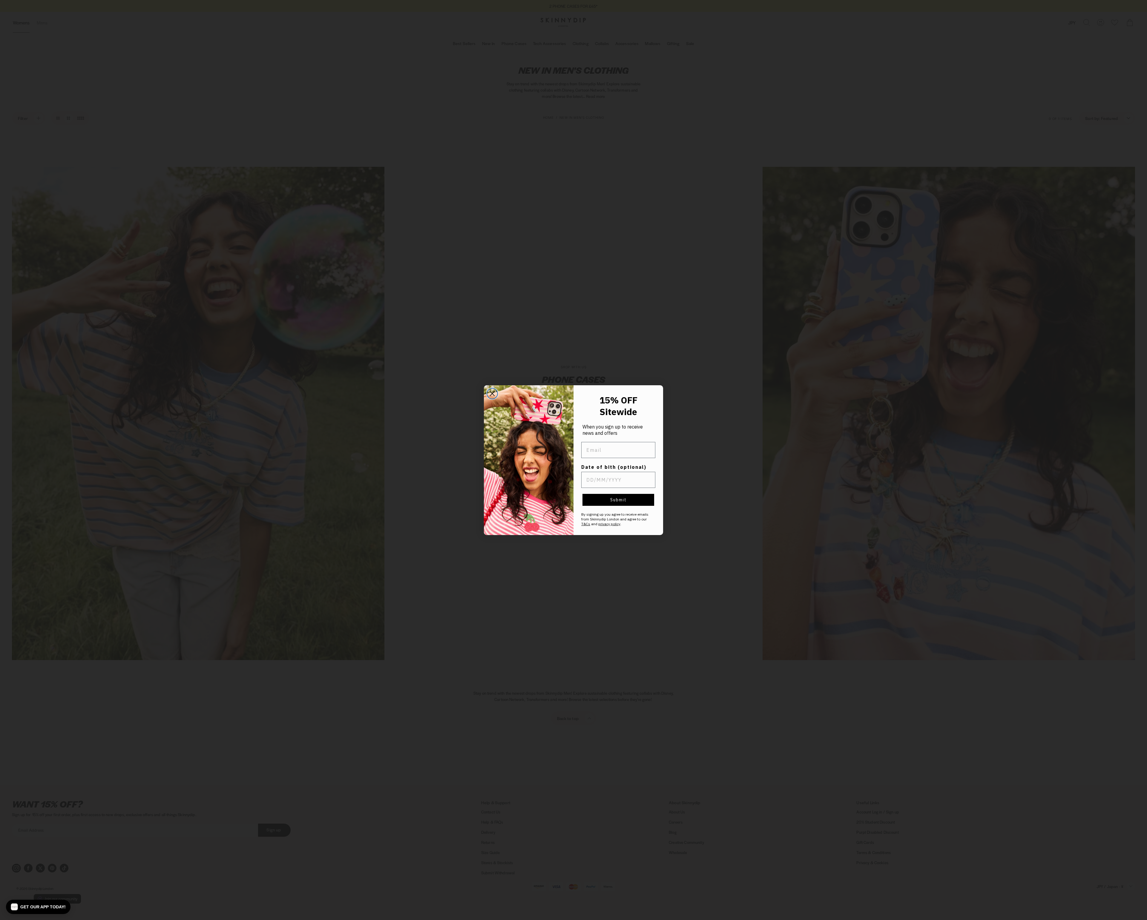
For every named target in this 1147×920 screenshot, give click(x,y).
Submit (618, 500)
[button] (38, 907)
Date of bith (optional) (613, 467)
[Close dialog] (492, 393)
